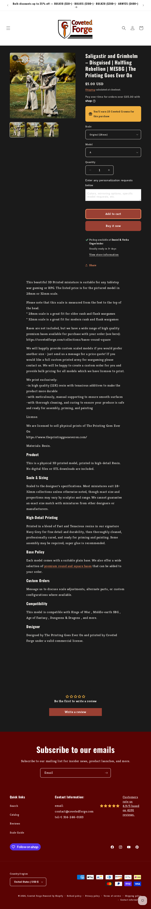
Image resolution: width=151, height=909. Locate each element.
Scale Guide (17, 832)
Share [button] (92, 265)
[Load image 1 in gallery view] (17, 129)
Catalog (14, 814)
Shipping (90, 89)
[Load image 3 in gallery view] (51, 129)
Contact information (130, 899)
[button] (8, 28)
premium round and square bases (68, 566)
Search (14, 806)
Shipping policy (133, 895)
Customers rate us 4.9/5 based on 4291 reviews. (131, 806)
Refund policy (74, 895)
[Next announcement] (143, 5)
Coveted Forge (34, 895)
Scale (88, 126)
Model (89, 144)
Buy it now (113, 226)
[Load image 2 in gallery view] (34, 129)
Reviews (15, 823)
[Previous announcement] (7, 5)
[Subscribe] (106, 773)
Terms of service (112, 895)
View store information (104, 254)
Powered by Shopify (53, 895)
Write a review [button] (75, 712)
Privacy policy (92, 895)
